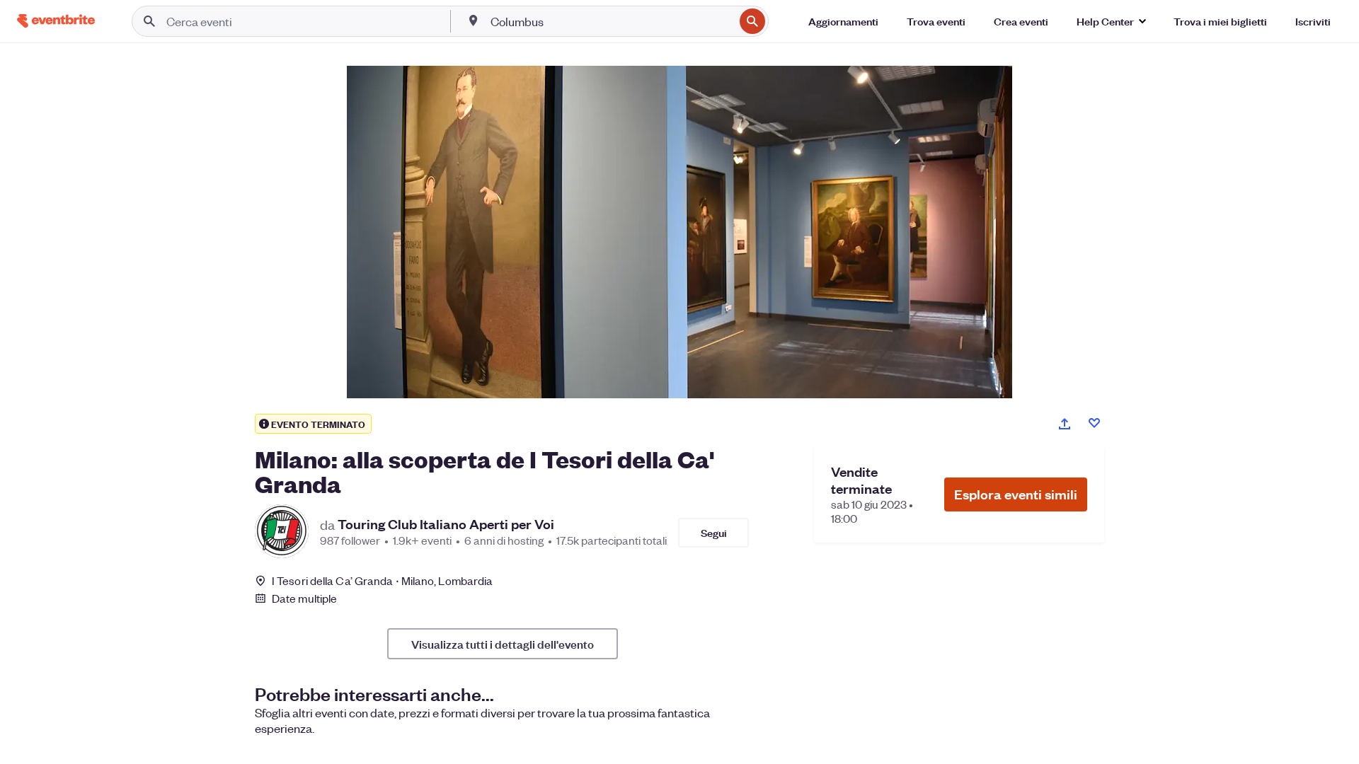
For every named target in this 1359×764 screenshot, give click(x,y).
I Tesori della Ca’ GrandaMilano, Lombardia (382, 580)
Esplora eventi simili (1015, 494)
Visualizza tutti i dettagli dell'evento (502, 644)
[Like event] (1094, 423)
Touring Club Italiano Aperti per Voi (446, 524)
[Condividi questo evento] (1064, 424)
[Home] (56, 21)
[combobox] (611, 21)
